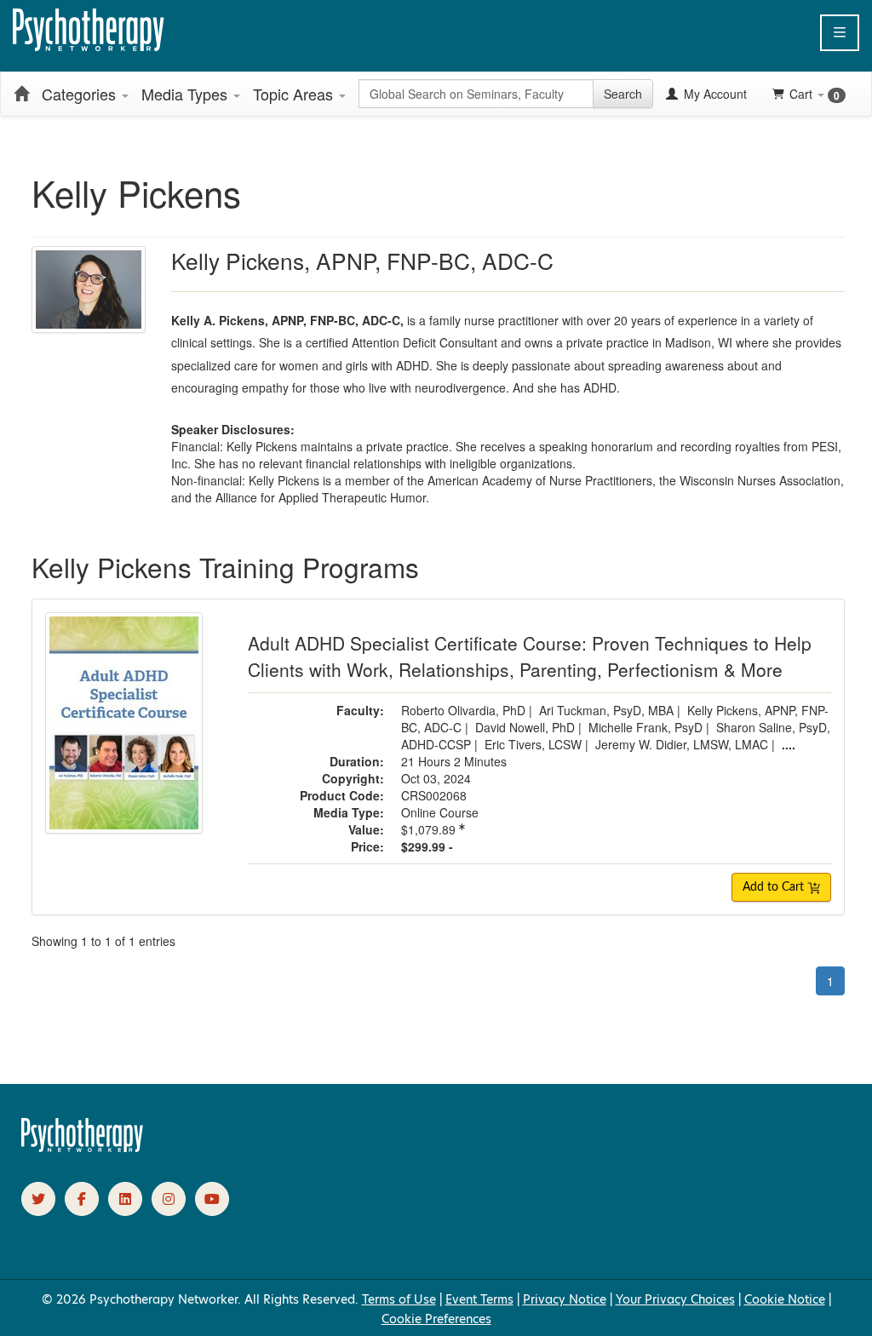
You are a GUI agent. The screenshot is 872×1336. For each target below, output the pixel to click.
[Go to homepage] (82, 1147)
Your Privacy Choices (675, 1299)
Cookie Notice (784, 1299)
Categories (81, 94)
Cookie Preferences (436, 1318)
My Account (713, 93)
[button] (839, 32)
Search (623, 93)
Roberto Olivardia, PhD (463, 710)
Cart (814, 94)
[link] (38, 1199)
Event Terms (479, 1299)
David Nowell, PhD (525, 727)
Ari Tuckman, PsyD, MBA (606, 710)
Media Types (186, 94)
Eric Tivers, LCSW (533, 744)
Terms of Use (399, 1299)
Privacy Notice (564, 1299)
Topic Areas (295, 94)
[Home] (21, 93)
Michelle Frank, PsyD (645, 727)
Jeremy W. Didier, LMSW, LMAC (681, 744)
